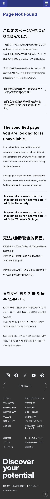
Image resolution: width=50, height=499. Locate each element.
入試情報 (7, 426)
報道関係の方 (31, 416)
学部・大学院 (8, 403)
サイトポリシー (34, 486)
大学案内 (7, 398)
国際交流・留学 (9, 412)
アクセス (6, 442)
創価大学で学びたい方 (34, 398)
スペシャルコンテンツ (34, 438)
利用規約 (6, 486)
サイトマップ (8, 447)
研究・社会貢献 (9, 407)
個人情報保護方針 (19, 486)
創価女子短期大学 (33, 442)
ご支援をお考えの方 (33, 421)
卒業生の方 (30, 403)
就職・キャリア (9, 421)
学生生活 (7, 416)
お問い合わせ (25, 386)
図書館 (28, 447)
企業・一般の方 (31, 412)
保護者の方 (30, 407)
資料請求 (7, 438)
